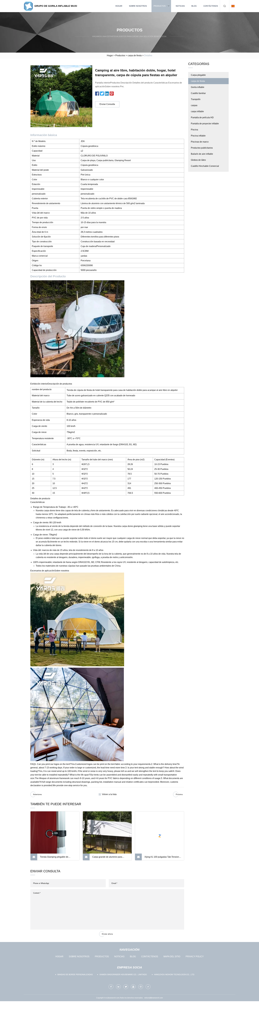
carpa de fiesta (135, 55)
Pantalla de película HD (202, 117)
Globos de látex (198, 160)
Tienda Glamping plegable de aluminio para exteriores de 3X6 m (56, 858)
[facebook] (111, 986)
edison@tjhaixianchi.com (153, 998)
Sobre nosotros (138, 6)
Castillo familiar (198, 93)
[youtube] (133, 986)
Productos (160, 6)
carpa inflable (197, 111)
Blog (194, 6)
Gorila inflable (197, 87)
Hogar (118, 6)
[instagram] (140, 986)
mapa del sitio (171, 956)
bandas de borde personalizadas (75, 974)
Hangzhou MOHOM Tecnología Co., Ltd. (174, 974)
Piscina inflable (198, 136)
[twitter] (125, 986)
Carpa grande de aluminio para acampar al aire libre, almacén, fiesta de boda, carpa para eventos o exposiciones (109, 858)
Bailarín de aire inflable (202, 154)
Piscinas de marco (200, 142)
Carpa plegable (198, 75)
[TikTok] (148, 986)
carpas (194, 105)
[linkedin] (118, 986)
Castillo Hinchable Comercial (205, 166)
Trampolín (195, 99)
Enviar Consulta (107, 104)
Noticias (180, 6)
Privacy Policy (195, 956)
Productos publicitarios (202, 148)
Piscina (194, 129)
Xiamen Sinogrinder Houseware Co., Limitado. (123, 974)
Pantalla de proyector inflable (205, 123)
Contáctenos (210, 6)
